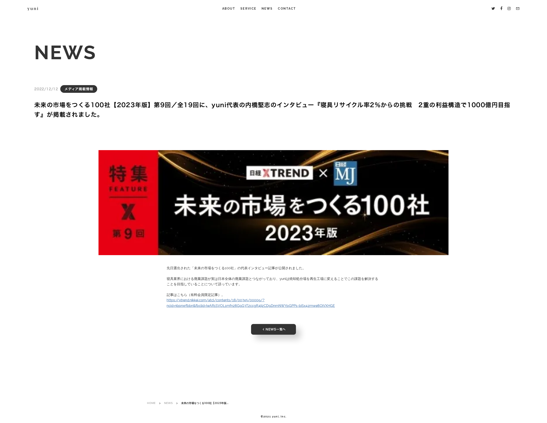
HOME (151, 403)
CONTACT (287, 8)
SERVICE (248, 8)
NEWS (267, 8)
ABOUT (228, 8)
